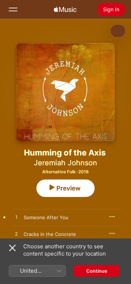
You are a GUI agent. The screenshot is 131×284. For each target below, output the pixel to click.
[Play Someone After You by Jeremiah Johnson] (16, 217)
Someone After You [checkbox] (46, 217)
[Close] (12, 248)
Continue (96, 271)
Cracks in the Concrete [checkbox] (50, 234)
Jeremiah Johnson (65, 162)
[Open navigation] (13, 9)
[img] (65, 9)
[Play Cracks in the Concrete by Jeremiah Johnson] (16, 234)
